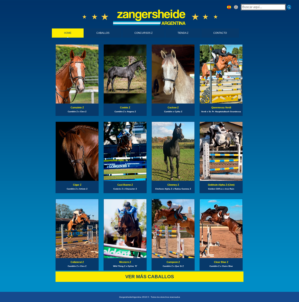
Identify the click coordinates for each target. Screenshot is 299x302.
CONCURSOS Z (143, 33)
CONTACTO (220, 33)
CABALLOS (102, 33)
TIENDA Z (183, 33)
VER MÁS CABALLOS (149, 276)
